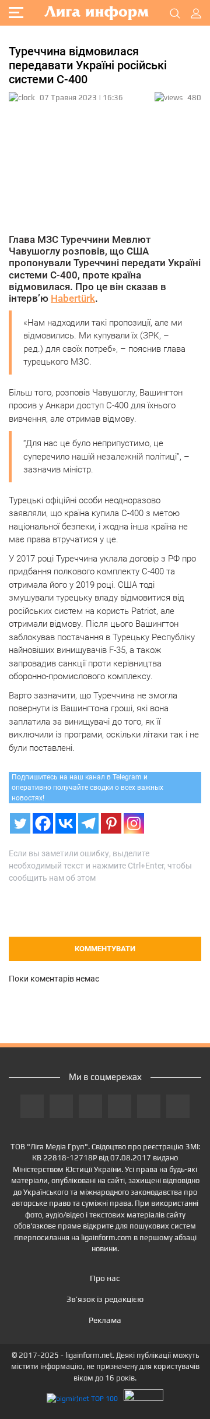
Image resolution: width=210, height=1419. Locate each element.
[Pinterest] (111, 823)
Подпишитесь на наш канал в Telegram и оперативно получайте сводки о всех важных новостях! (87, 787)
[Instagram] (134, 823)
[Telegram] (88, 823)
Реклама (105, 1320)
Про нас (105, 1278)
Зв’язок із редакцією (105, 1299)
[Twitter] (20, 823)
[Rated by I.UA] (143, 1398)
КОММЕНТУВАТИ (105, 948)
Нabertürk (73, 298)
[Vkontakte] (65, 823)
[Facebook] (43, 823)
